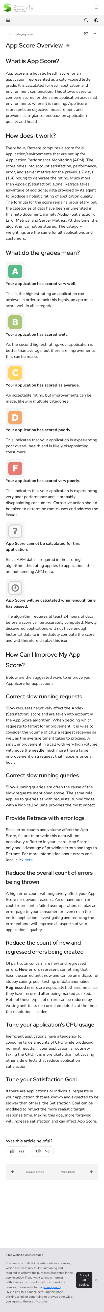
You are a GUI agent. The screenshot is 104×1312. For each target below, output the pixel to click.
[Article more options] (94, 34)
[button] (29, 1172)
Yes (21, 1151)
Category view (24, 34)
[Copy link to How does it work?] (64, 136)
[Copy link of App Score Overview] (68, 46)
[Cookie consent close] (96, 1280)
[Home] (19, 8)
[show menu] (96, 8)
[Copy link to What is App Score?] (67, 62)
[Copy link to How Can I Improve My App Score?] (33, 666)
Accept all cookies (84, 1280)
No (47, 1151)
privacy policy (52, 1287)
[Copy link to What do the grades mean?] (88, 253)
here (28, 860)
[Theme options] (96, 21)
